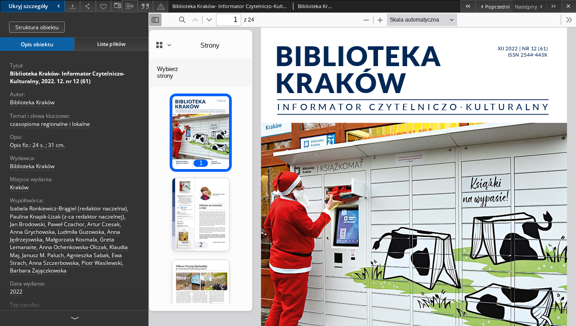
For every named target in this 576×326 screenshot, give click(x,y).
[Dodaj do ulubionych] (103, 6)
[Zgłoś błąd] (160, 6)
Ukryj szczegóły (28, 6)
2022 (16, 291)
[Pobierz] (72, 6)
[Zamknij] (568, 6)
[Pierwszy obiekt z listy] (467, 6)
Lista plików (111, 43)
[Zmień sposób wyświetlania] (116, 6)
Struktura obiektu (36, 27)
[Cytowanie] (145, 6)
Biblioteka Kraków (32, 102)
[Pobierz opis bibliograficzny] (129, 6)
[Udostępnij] (87, 6)
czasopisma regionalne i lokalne (50, 124)
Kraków (19, 187)
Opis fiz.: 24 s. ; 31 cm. (37, 145)
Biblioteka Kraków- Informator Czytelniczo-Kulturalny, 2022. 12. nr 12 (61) (67, 77)
